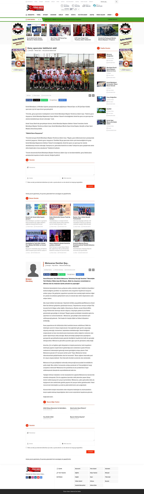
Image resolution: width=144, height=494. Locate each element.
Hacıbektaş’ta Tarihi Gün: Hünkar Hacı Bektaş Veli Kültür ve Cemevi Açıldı (36, 245)
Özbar (28, 252)
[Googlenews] (41, 477)
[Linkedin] (35, 477)
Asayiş (109, 128)
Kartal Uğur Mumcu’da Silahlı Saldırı (112, 122)
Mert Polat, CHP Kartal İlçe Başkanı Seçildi (59, 39)
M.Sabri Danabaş (29, 280)
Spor (40, 50)
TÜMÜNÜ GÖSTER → (113, 19)
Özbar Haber (37, 95)
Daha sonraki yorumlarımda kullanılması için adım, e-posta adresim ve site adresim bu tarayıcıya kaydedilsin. (55, 182)
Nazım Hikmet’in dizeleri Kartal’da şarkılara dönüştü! (60, 244)
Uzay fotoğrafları (112, 97)
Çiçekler (109, 109)
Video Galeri (111, 75)
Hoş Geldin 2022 (48, 417)
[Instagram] (32, 477)
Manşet (36, 50)
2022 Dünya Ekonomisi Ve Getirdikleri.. (55, 408)
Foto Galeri (110, 60)
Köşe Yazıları (55, 265)
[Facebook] (27, 477)
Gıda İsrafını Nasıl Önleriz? (78, 408)
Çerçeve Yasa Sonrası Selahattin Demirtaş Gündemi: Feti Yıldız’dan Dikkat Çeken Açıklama (71, 19)
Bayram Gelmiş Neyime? (77, 417)
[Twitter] (30, 477)
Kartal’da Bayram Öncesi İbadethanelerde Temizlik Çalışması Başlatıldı (83, 245)
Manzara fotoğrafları (110, 55)
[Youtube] (38, 477)
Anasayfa (31, 50)
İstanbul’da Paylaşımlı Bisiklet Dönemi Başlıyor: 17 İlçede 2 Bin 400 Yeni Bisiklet (107, 39)
